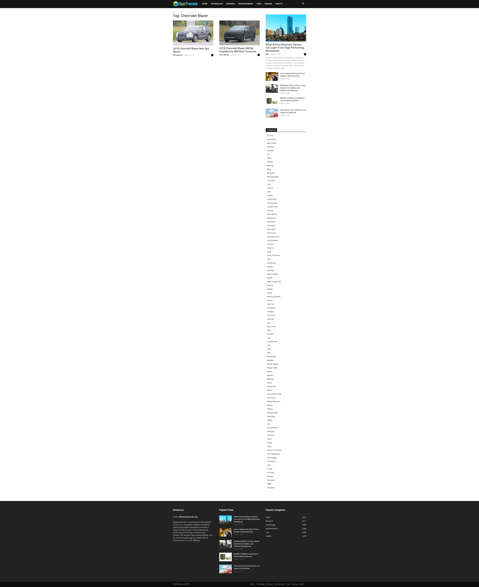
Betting (270, 165)
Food (269, 251)
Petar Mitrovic (224, 55)
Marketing (271, 356)
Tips (269, 465)
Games (270, 266)
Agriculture (272, 143)
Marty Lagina (272, 364)
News (269, 390)
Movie (269, 371)
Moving (270, 379)
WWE (269, 484)
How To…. (271, 304)
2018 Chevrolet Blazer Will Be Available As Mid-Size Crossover (237, 50)
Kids (269, 330)
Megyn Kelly (272, 368)
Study (269, 442)
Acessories (271, 139)
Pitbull (270, 405)
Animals (270, 150)
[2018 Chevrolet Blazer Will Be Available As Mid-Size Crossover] (239, 32)
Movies (270, 375)
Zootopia (270, 487)
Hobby (270, 289)
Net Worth (271, 386)
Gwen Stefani (272, 274)
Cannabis (271, 180)
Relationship (272, 412)
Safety (269, 420)
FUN (269, 259)
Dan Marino (272, 214)
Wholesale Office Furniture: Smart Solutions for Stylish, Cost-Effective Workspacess (293, 87)
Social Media (272, 427)
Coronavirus (272, 203)
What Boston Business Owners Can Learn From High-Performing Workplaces (285, 47)
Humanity (271, 308)
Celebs (270, 195)
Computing (271, 199)
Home (204, 3)
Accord (270, 135)
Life (268, 345)
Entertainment (245, 3)
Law (268, 338)
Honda (270, 300)
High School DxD (274, 281)
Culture (270, 210)
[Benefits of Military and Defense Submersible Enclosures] (272, 101)
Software (271, 431)
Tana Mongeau (273, 454)
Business (230, 3)
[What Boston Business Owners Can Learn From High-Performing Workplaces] (286, 27)
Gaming (268, 3)
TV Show (270, 472)
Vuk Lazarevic (177, 55)
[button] (303, 4)
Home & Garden (274, 296)
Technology (217, 3)
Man (269, 353)
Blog (269, 169)
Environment (272, 240)
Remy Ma (271, 416)
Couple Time (272, 206)
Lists (269, 349)
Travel (269, 469)
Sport (269, 439)
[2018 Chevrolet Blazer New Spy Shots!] (193, 32)
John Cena (271, 326)
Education (271, 229)
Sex (268, 424)
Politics (270, 409)
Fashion (270, 244)
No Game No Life (274, 394)
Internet (270, 319)
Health (278, 3)
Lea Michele (272, 341)
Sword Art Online (274, 450)
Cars (259, 3)
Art (268, 154)
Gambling (271, 263)
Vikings (270, 476)
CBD (269, 192)
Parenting (271, 397)
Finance (270, 248)
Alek (267, 54)
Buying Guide (272, 177)
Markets (270, 360)
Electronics (271, 233)
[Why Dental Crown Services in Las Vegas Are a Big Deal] (272, 113)
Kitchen (270, 334)
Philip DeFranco (273, 401)
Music (269, 383)
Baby (269, 158)
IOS (268, 323)
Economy (271, 225)
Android (270, 147)
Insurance (271, 315)
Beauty (270, 162)
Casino (270, 188)
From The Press (273, 255)
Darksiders (271, 218)
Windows (271, 480)
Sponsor (270, 435)
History (270, 285)
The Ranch (271, 461)
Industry (270, 311)
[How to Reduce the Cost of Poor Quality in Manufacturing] (272, 76)
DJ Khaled (271, 221)
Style (269, 446)
